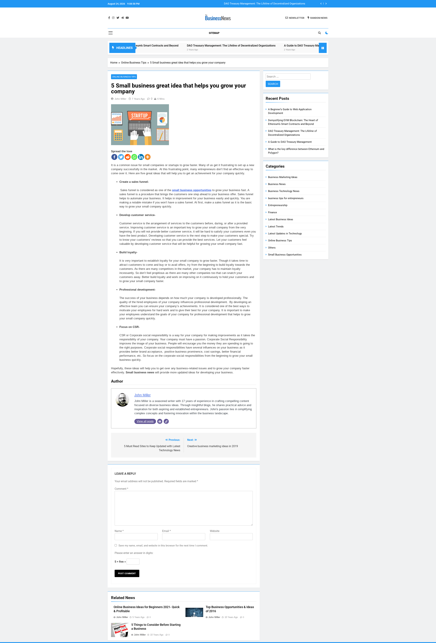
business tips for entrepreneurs (285, 198)
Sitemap (214, 33)
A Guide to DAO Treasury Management (285, 45)
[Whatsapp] (134, 157)
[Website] (166, 421)
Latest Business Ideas (280, 219)
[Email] (159, 421)
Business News (277, 184)
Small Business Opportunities (285, 254)
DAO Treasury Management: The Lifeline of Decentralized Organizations (264, 3)
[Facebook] (114, 157)
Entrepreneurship (277, 205)
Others (272, 247)
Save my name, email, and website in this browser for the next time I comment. (163, 545)
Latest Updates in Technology (285, 233)
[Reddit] (128, 157)
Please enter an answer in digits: (134, 553)
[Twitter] (121, 157)
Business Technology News (283, 191)
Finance (272, 212)
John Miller (120, 98)
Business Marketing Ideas (282, 177)
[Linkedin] (141, 157)
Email (166, 531)
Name (119, 531)
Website (214, 531)
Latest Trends (276, 226)
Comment (121, 488)
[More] (148, 157)
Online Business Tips (124, 77)
